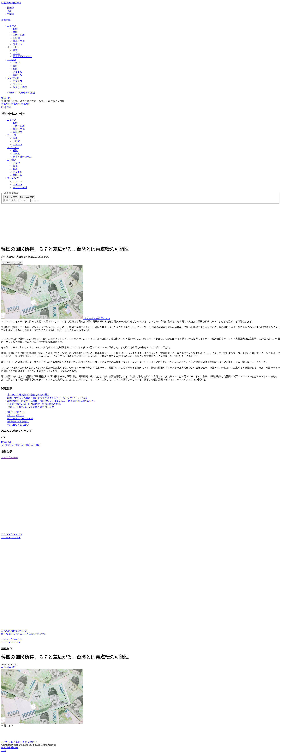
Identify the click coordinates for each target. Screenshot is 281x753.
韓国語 (10, 8)
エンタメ (11, 59)
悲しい (12, 634)
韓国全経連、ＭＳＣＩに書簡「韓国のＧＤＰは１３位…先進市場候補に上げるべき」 (51, 401)
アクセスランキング (11, 534)
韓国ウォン (104, 318)
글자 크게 (17, 263)
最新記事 (6, 20)
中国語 (10, 14)
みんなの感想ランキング (14, 631)
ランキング (13, 78)
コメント (17, 84)
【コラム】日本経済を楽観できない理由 (28, 394)
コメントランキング (11, 639)
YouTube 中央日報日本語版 (21, 92)
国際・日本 (19, 35)
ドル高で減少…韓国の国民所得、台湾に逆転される (34, 404)
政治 (15, 29)
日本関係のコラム (22, 56)
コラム (16, 53)
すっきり (21, 634)
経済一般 (6, 98)
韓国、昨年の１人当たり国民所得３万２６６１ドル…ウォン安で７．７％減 (47, 397)
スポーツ (17, 44)
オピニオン (13, 47)
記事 (6, 442)
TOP (3, 750)
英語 (9, 11)
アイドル (17, 72)
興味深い (31, 634)
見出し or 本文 (11, 197)
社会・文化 (19, 41)
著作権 (14, 747)
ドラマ (16, 62)
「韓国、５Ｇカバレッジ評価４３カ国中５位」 (31, 407)
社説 (15, 50)
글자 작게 (6, 263)
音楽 (15, 65)
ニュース (11, 25)
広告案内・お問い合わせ (24, 742)
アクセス (17, 81)
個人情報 (6, 747)
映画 (15, 69)
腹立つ (4, 634)
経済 (15, 32)
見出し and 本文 (27, 197)
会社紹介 (6, 742)
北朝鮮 (16, 38)
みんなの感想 (20, 87)
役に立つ (41, 634)
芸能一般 (17, 75)
